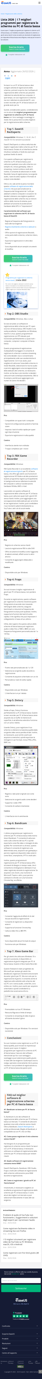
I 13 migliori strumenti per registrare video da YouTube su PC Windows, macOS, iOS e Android (19, 1242)
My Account (38, 1362)
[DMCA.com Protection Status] (21, 1366)
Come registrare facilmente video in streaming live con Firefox (19, 1229)
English (7, 78)
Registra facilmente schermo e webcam (20, 227)
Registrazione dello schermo (14, 14)
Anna (7, 71)
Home (2, 14)
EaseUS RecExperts (25, 1127)
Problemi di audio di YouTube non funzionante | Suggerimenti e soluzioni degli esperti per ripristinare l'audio (20, 1217)
